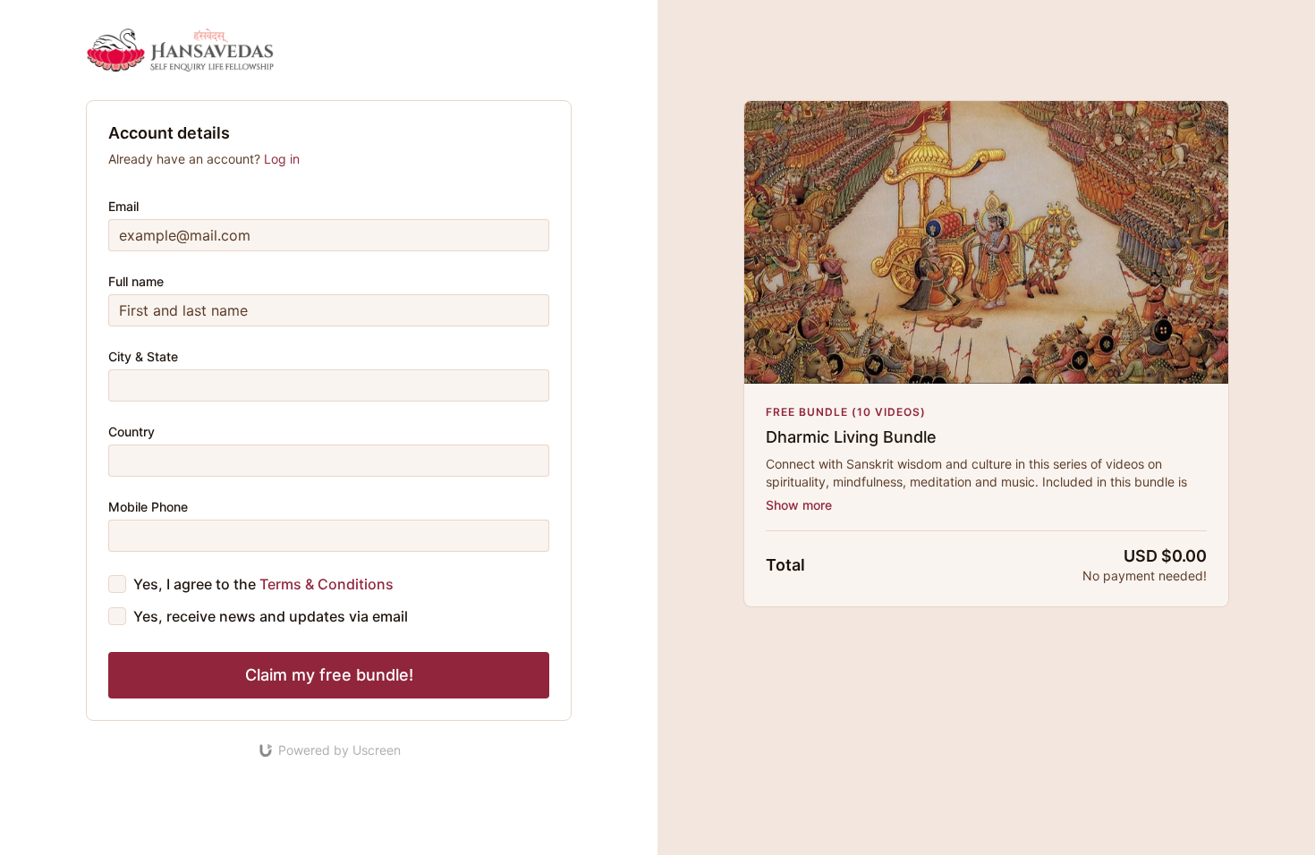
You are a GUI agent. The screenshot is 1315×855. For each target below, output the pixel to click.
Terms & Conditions (326, 584)
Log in (282, 158)
